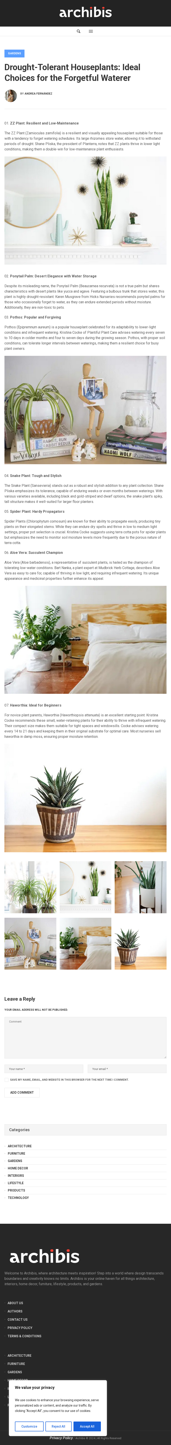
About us (15, 1303)
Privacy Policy (20, 1328)
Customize (29, 1426)
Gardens (14, 53)
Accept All (87, 1426)
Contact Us (18, 1319)
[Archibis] (85, 12)
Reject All (58, 1426)
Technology (18, 1198)
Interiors (16, 1175)
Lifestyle (16, 1183)
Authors (15, 1311)
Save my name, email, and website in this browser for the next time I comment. (69, 1079)
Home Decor (18, 1168)
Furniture (16, 1153)
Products (16, 1190)
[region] (58, 1408)
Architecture (20, 1146)
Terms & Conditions (24, 1336)
